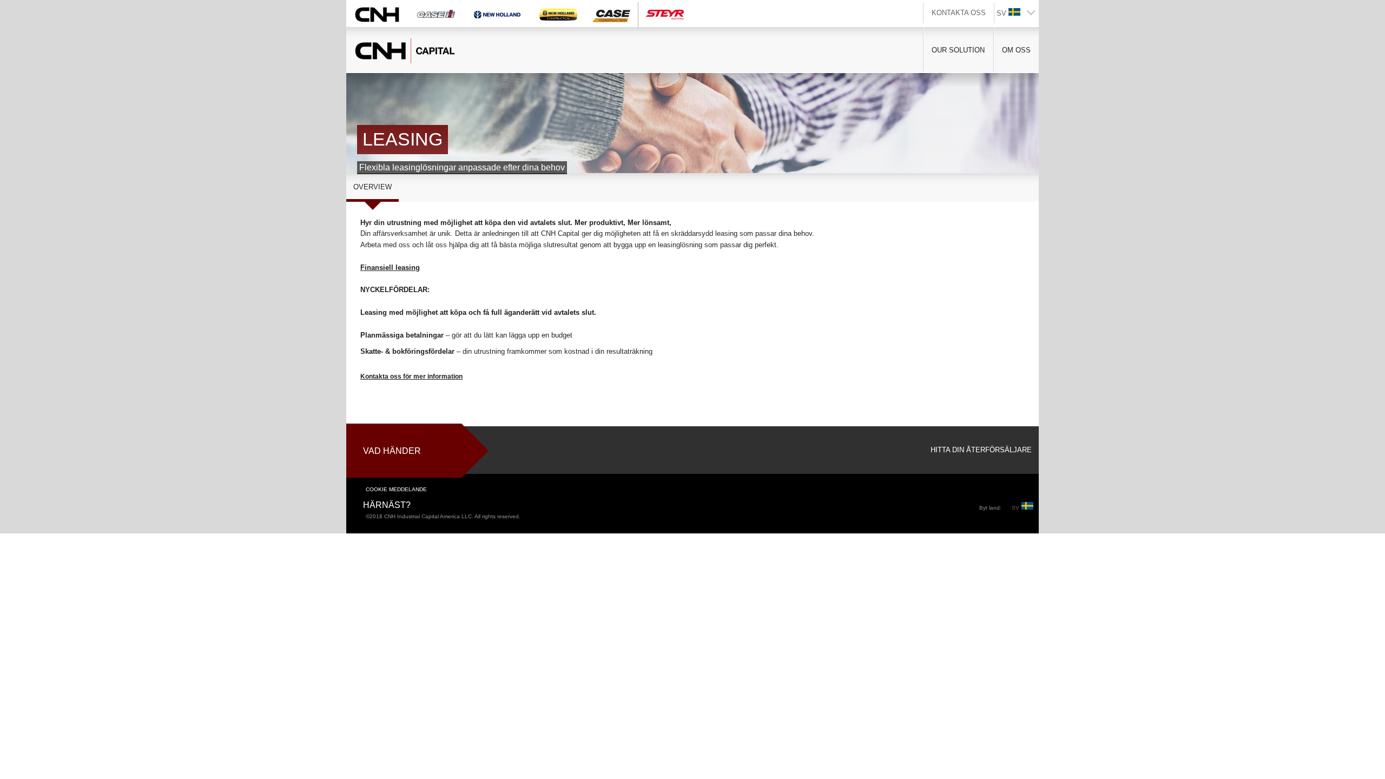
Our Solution (958, 50)
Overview (372, 187)
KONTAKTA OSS (959, 13)
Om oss (1016, 50)
